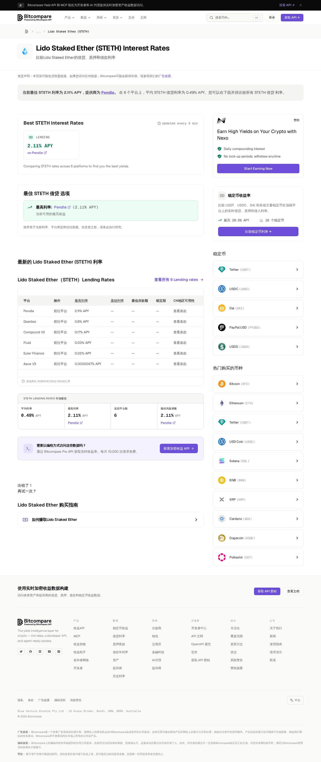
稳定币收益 (120, 628)
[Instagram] (58, 651)
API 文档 (197, 636)
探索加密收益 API (176, 448)
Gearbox (29, 321)
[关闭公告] (300, 5)
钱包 (155, 636)
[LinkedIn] (39, 651)
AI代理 (156, 660)
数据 (84, 18)
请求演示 (276, 652)
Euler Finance (33, 353)
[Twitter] (21, 651)
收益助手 (80, 652)
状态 (234, 652)
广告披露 (44, 700)
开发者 (78, 668)
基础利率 (117, 301)
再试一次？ (27, 491)
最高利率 (81, 301)
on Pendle (35, 153)
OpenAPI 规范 (201, 644)
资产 (116, 660)
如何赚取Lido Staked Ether (54, 519)
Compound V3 (34, 332)
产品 (68, 18)
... (38, 31)
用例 (100, 18)
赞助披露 (237, 668)
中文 (297, 700)
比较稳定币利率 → (258, 231)
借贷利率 (119, 636)
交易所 (156, 644)
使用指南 (276, 644)
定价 (132, 18)
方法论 (235, 628)
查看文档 (293, 591)
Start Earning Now (258, 168)
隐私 (20, 700)
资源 (116, 18)
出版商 (156, 628)
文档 (143, 18)
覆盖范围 (237, 636)
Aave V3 (29, 364)
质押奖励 (119, 644)
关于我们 (276, 628)
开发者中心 (199, 628)
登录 (272, 18)
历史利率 (119, 676)
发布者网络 (81, 660)
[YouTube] (49, 651)
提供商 (117, 668)
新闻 (273, 636)
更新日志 (237, 644)
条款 (31, 700)
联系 (273, 660)
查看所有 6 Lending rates (176, 279)
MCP (77, 636)
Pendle (107, 92)
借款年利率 (120, 652)
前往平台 (60, 311)
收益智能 (80, 644)
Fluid (27, 343)
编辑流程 (60, 700)
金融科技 (158, 652)
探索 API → (286, 5)
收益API (79, 628)
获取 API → (292, 18)
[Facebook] (30, 651)
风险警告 (237, 660)
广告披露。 (166, 76)
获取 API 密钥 (267, 591)
